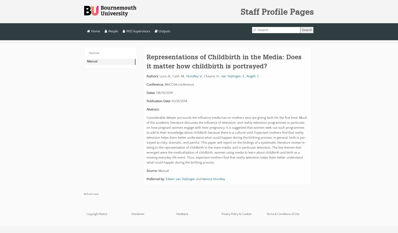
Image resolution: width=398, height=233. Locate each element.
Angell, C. (253, 76)
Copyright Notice (96, 214)
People (113, 31)
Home (95, 31)
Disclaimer (137, 214)
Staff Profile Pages (277, 12)
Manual (92, 61)
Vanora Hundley (213, 179)
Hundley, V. (194, 76)
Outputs (164, 31)
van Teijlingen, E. (233, 76)
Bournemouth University (110, 11)
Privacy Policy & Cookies (237, 214)
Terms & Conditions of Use (283, 214)
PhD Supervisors (138, 31)
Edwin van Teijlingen (180, 179)
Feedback (182, 214)
